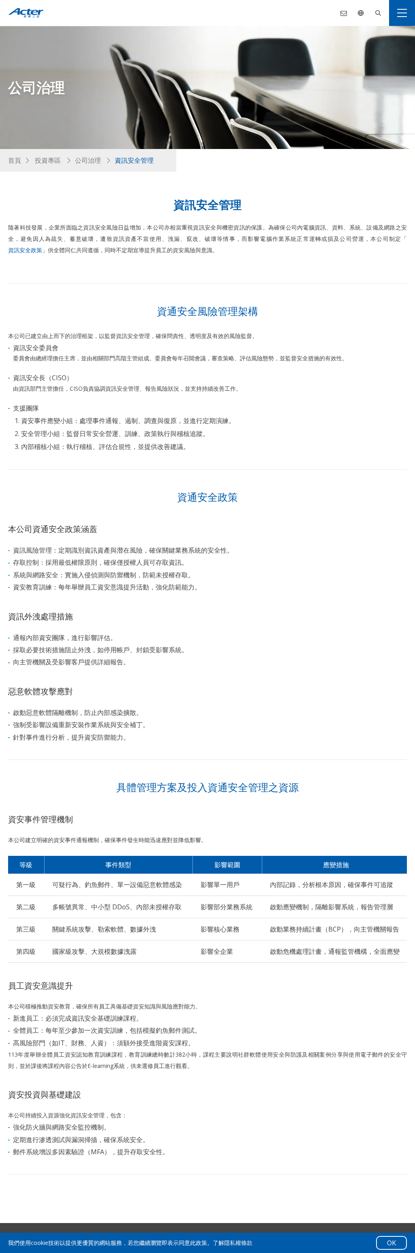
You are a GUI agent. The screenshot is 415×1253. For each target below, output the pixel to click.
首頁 (14, 160)
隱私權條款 (238, 1243)
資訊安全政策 (25, 250)
